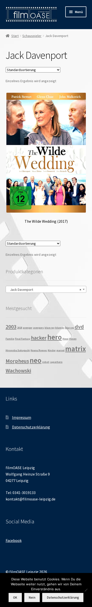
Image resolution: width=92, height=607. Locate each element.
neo (35, 360)
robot (45, 362)
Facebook (14, 540)
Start (15, 36)
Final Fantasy (22, 338)
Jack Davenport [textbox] (44, 289)
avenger (27, 327)
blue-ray (49, 327)
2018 (19, 327)
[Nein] (85, 590)
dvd (79, 326)
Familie (10, 338)
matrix (75, 348)
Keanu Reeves (39, 350)
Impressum (21, 417)
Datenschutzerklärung (31, 426)
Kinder (52, 350)
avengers (38, 327)
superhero (56, 362)
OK (15, 597)
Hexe (65, 338)
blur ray (69, 327)
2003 (11, 326)
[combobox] (46, 289)
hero (54, 337)
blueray (59, 327)
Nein (32, 597)
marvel (60, 350)
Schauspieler (31, 36)
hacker (39, 337)
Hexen (73, 338)
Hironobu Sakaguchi (18, 350)
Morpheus (17, 360)
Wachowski (18, 370)
